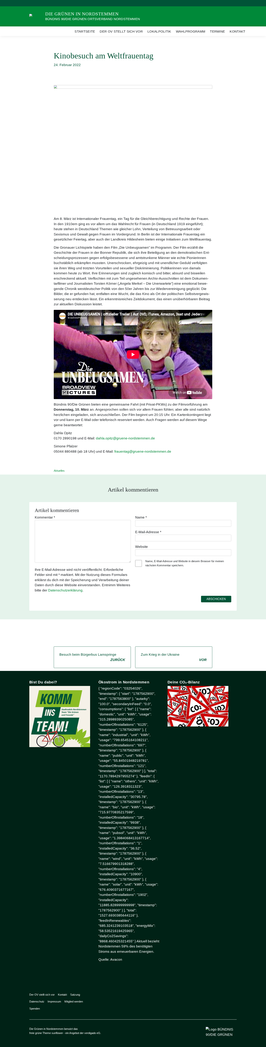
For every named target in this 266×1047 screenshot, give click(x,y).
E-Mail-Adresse (148, 532)
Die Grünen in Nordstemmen (82, 13)
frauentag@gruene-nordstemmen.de (142, 451)
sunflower (57, 1033)
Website (141, 547)
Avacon (116, 959)
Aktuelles (59, 470)
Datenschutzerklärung (65, 590)
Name (141, 517)
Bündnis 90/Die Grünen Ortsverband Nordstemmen (92, 19)
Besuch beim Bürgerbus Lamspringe (92, 657)
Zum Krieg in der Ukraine (174, 657)
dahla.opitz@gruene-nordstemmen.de (125, 438)
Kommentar (45, 517)
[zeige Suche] (230, 3)
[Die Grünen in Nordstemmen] (35, 16)
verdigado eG (92, 1033)
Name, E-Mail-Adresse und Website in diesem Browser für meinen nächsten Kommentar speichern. (184, 563)
